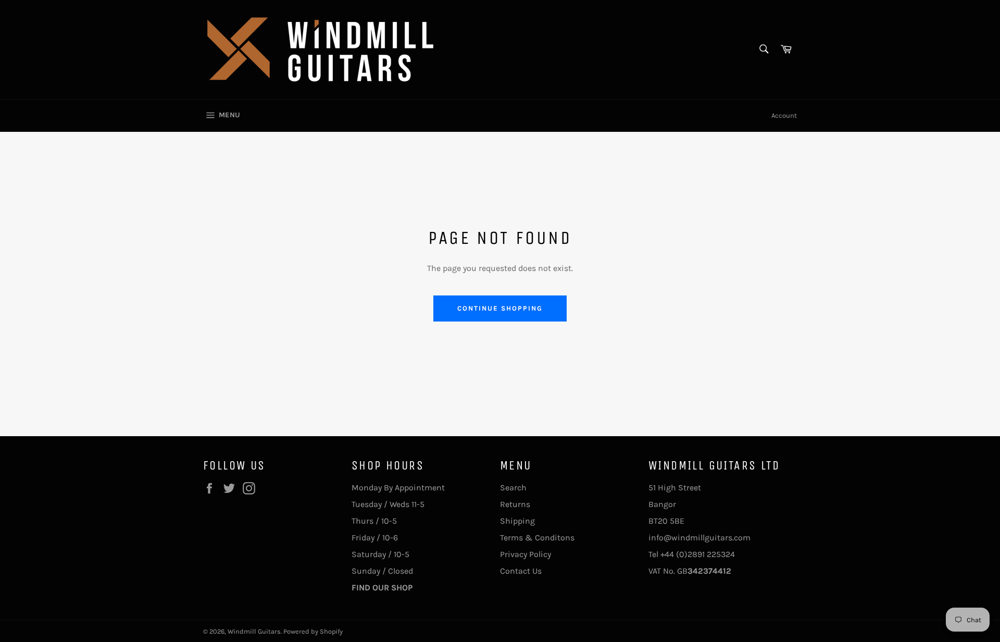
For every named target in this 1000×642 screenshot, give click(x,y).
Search (513, 487)
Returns (515, 504)
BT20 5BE (666, 521)
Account (784, 115)
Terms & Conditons (537, 537)
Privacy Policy (525, 554)
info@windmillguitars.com (699, 537)
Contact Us (521, 571)
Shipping (517, 521)
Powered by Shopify (313, 631)
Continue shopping (499, 308)
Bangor (662, 504)
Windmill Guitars (254, 631)
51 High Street (674, 487)
